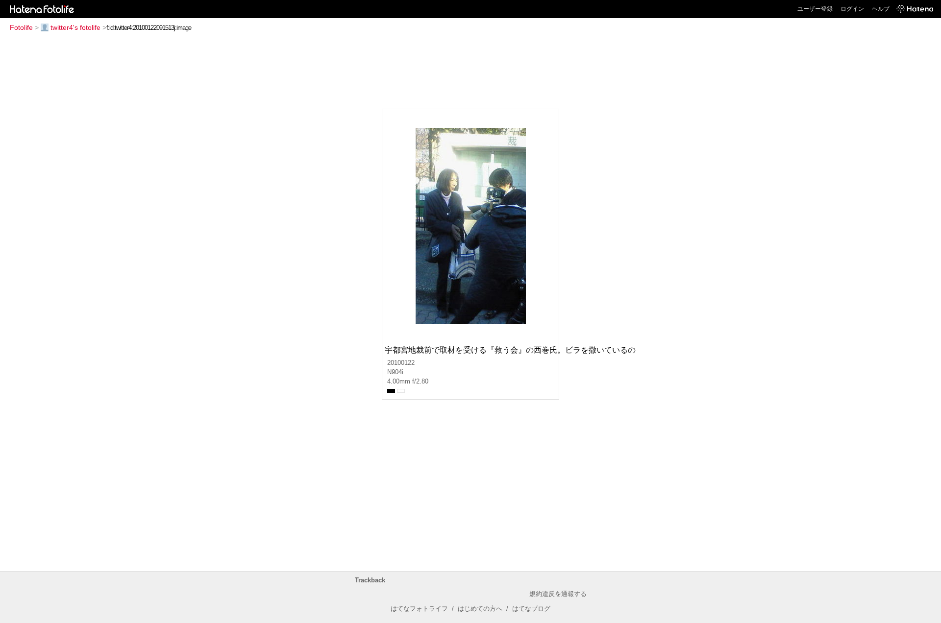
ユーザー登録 (815, 8)
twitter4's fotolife (75, 27)
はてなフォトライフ (419, 608)
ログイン (852, 8)
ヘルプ (881, 8)
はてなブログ (531, 608)
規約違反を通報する (558, 594)
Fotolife (21, 27)
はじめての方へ (480, 608)
